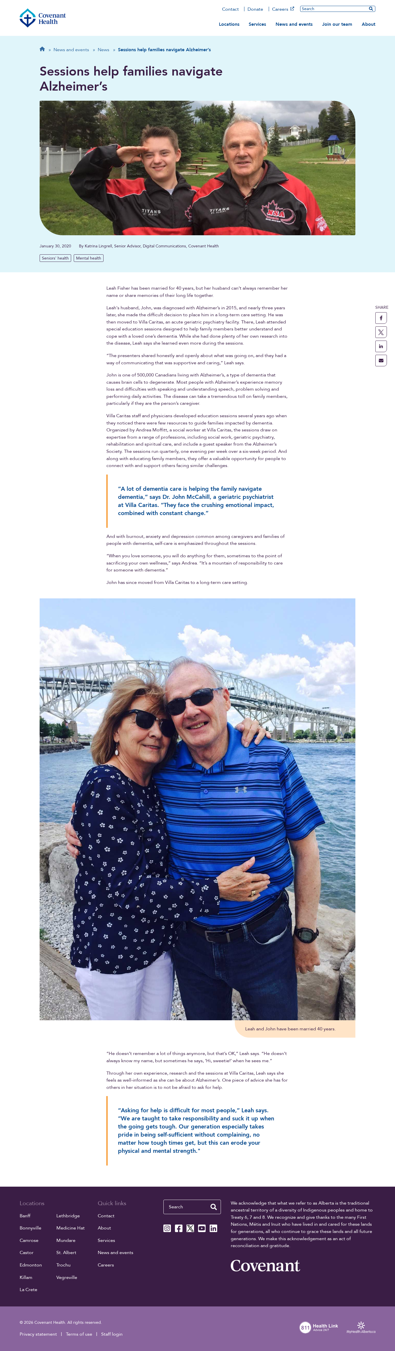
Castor (27, 1252)
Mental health (88, 258)
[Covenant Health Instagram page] (167, 1228)
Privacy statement (38, 1334)
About (368, 24)
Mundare (65, 1240)
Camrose (29, 1240)
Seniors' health (55, 258)
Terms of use (79, 1334)
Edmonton (31, 1265)
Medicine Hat (70, 1228)
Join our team (337, 24)
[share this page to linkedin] (381, 346)
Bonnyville (30, 1228)
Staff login (112, 1334)
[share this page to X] (381, 332)
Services (257, 24)
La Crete (28, 1289)
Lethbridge (68, 1216)
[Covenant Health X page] (190, 1228)
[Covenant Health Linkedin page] (213, 1228)
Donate (255, 9)
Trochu (63, 1265)
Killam (26, 1277)
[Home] (43, 17)
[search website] (213, 1207)
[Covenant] (265, 1265)
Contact (230, 9)
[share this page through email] (381, 360)
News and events (294, 24)
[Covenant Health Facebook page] (178, 1228)
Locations (229, 24)
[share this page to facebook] (381, 318)
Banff (25, 1216)
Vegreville (66, 1277)
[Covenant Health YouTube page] (202, 1228)
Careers (280, 9)
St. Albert (66, 1252)
